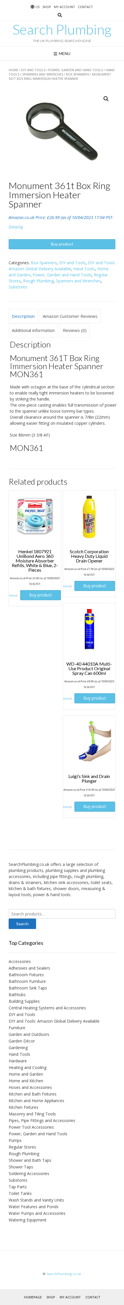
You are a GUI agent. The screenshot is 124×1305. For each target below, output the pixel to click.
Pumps (15, 1140)
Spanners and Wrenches (42, 74)
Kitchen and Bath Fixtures (33, 1094)
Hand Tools (84, 268)
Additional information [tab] (33, 330)
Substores (18, 287)
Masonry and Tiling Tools (32, 1114)
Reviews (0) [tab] (75, 330)
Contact (85, 7)
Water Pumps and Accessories (37, 1213)
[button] (106, 99)
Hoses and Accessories (30, 1087)
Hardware (18, 1061)
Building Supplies (24, 1001)
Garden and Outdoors (29, 1034)
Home (13, 70)
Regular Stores (22, 1147)
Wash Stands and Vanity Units (36, 1200)
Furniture (17, 1027)
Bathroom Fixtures (26, 974)
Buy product (62, 243)
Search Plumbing (62, 29)
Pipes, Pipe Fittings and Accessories (42, 1120)
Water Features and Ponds (34, 1206)
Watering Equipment (27, 1220)
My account (64, 7)
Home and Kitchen (26, 1080)
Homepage (33, 1297)
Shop (46, 7)
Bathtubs (17, 994)
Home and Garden (26, 1074)
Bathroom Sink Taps (28, 988)
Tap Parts (18, 1186)
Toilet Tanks (20, 1193)
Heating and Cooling (27, 1067)
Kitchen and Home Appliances (36, 1100)
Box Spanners (77, 74)
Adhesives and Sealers (29, 968)
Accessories (20, 961)
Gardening (18, 1047)
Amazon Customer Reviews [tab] (70, 316)
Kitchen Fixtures (23, 1107)
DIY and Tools (33, 70)
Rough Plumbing (38, 281)
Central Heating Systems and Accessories (47, 1008)
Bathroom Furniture (27, 981)
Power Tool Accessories (31, 1127)
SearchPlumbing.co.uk (63, 1274)
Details (15, 227)
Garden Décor (22, 1041)
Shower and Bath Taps (30, 1160)
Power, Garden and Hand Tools (75, 70)
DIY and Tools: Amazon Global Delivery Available (54, 1021)
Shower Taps (21, 1167)
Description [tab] (23, 316)
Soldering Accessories (29, 1173)
